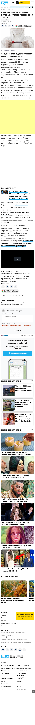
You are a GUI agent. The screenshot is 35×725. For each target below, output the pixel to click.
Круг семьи (20, 684)
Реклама (3, 620)
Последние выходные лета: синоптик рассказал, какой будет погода (12, 600)
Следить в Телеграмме (19, 353)
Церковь (3, 689)
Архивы (3, 615)
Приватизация (5, 676)
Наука (3, 681)
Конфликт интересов (23, 671)
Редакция (4, 618)
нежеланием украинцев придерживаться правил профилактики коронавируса (17, 243)
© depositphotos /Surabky (8, 50)
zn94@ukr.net (23, 639)
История (19, 681)
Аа (17, 2)
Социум (19, 678)
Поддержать (25, 2)
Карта (3, 626)
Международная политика (9, 668)
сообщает (10, 72)
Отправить (17, 330)
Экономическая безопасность (21, 674)
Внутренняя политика (7, 665)
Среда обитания (6, 686)
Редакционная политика (8, 623)
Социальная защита (23, 665)
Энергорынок (5, 673)
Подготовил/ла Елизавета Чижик (12, 295)
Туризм (19, 686)
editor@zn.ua (27, 642)
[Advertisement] (17, 117)
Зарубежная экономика (24, 668)
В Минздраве (6, 271)
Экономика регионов (7, 678)
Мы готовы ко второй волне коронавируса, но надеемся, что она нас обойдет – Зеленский (19, 194)
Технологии (4, 684)
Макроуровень (5, 671)
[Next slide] (32, 7)
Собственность (21, 689)
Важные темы (5, 7)
